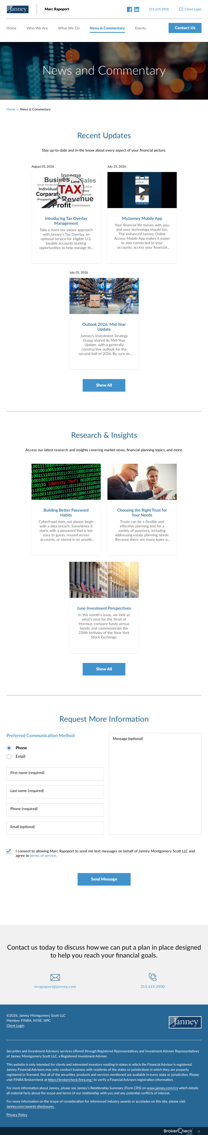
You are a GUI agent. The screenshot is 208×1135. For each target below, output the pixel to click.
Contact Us (185, 28)
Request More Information (104, 719)
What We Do (69, 28)
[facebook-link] (129, 9)
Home (11, 28)
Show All (104, 385)
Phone (21, 748)
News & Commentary (107, 28)
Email (20, 757)
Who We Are (37, 28)
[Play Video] (142, 190)
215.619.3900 (153, 987)
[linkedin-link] (136, 9)
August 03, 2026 (42, 166)
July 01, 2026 (78, 272)
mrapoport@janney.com (55, 987)
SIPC (47, 1020)
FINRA (26, 1020)
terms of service (43, 856)
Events (140, 28)
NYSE (37, 1020)
